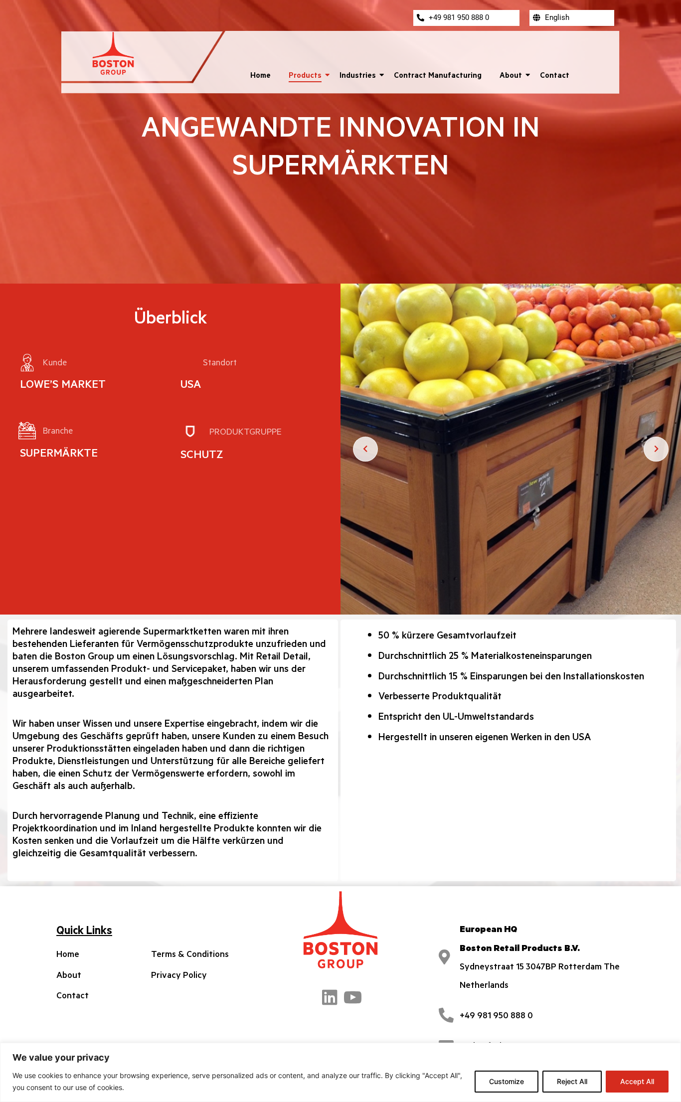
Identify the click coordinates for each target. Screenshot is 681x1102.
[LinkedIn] (329, 995)
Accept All (637, 1081)
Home (260, 75)
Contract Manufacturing (438, 75)
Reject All (572, 1081)
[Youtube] (351, 995)
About (511, 75)
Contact (554, 75)
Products (305, 75)
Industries (358, 75)
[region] (340, 1072)
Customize (506, 1081)
